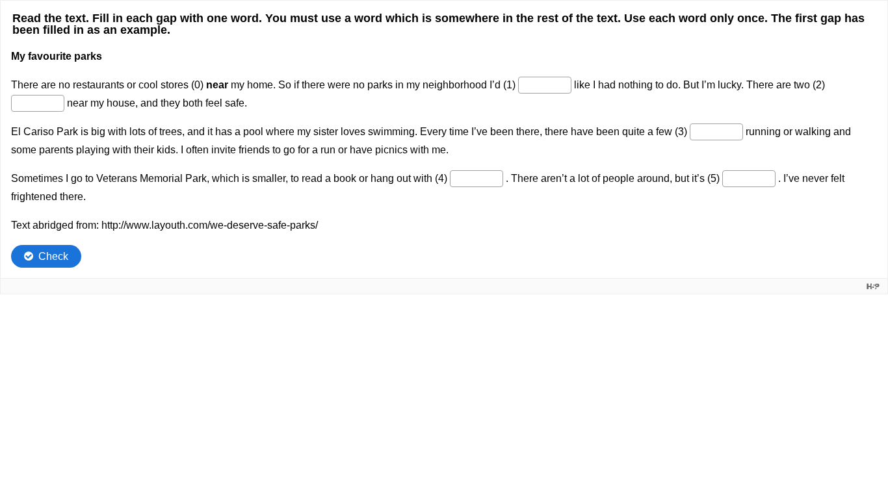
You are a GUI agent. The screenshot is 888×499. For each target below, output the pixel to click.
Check (53, 256)
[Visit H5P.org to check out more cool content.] (873, 286)
